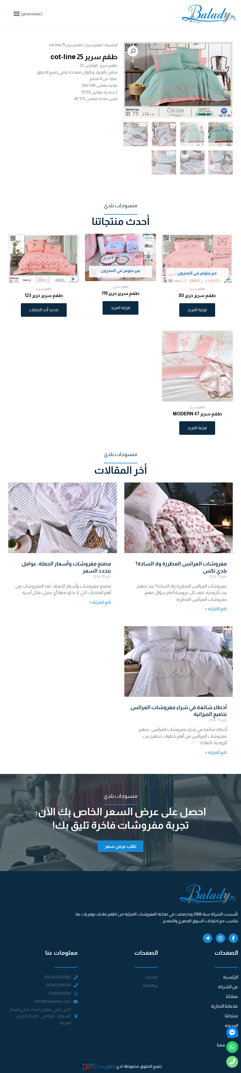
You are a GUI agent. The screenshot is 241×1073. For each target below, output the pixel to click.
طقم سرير (93, 45)
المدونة (231, 1025)
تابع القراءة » (216, 608)
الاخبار (232, 1035)
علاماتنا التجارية (224, 1006)
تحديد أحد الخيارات (43, 310)
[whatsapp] (232, 1047)
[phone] (232, 1062)
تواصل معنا (227, 1044)
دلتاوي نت (106, 1066)
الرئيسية (111, 45)
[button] (133, 51)
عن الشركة (228, 986)
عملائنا (232, 996)
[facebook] (232, 1032)
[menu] (17, 14)
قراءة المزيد (197, 310)
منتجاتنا (231, 1015)
